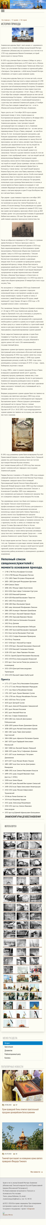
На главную (6, 20)
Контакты (7, 1058)
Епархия (31, 1209)
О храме (15, 20)
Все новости (36, 1172)
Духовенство (8, 1050)
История (24, 20)
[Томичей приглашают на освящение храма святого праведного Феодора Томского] (22, 1136)
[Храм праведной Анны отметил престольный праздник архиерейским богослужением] (22, 1085)
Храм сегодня (9, 1047)
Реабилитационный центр (13, 1054)
